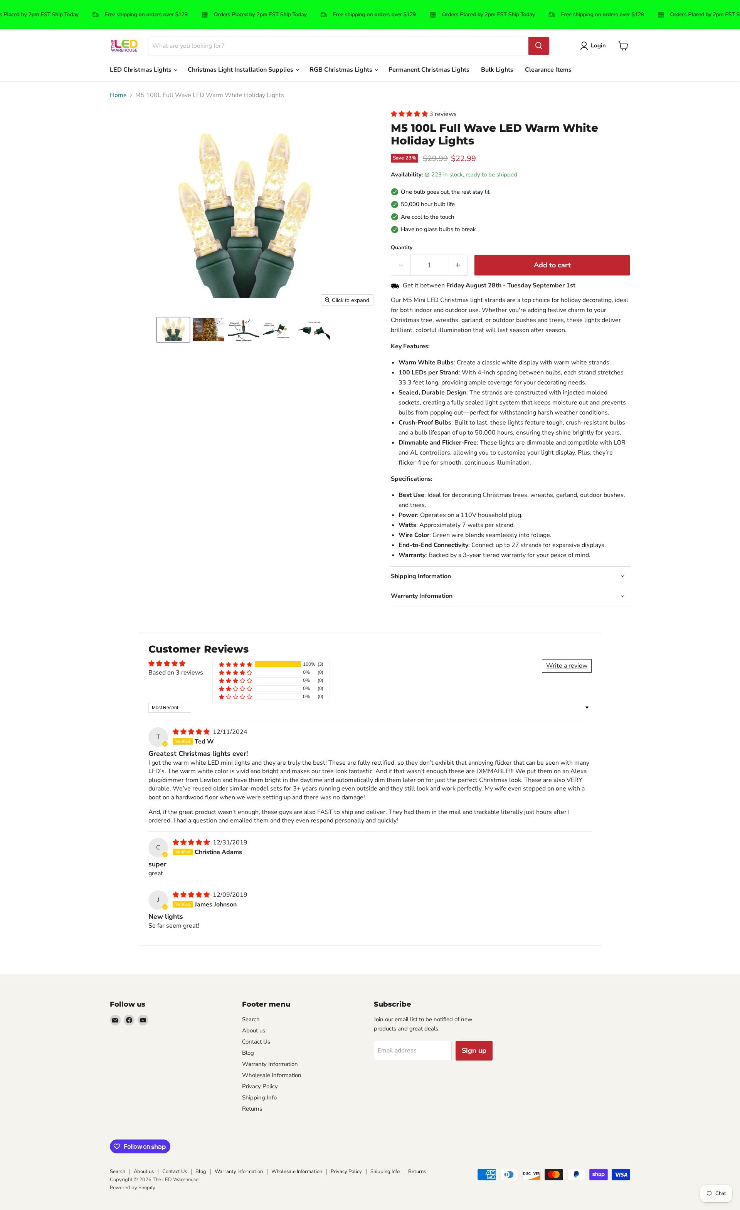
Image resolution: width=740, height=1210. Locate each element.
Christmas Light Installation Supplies (241, 69)
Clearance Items (548, 69)
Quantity (401, 248)
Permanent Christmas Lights (428, 69)
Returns (252, 1109)
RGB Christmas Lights (341, 69)
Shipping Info (259, 1097)
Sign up (474, 1050)
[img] (192, 732)
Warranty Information (270, 1064)
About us (253, 1030)
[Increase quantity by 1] (458, 265)
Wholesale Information (271, 1075)
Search (251, 1019)
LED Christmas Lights (141, 69)
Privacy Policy (260, 1086)
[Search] (538, 46)
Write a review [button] (566, 665)
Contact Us (256, 1042)
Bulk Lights (497, 69)
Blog (248, 1053)
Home (118, 95)
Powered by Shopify (132, 1187)
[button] (173, 329)
